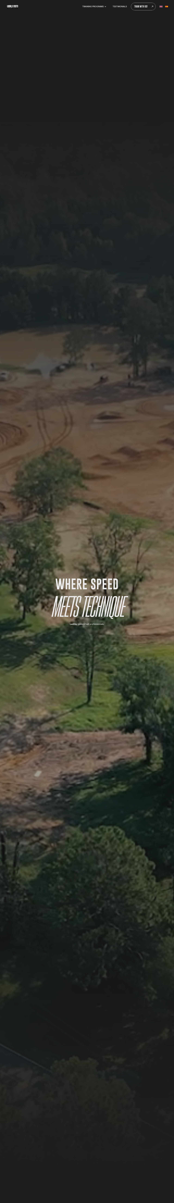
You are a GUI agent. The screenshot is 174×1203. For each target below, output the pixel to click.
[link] (12, 6)
